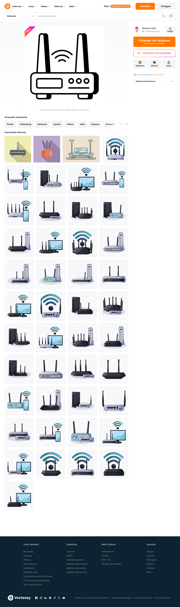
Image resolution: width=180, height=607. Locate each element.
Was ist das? (159, 74)
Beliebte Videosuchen (77, 572)
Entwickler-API (30, 572)
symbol (57, 124)
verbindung (25, 124)
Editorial (58, 6)
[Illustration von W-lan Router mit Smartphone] (19, 179)
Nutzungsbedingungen (122, 597)
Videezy (27, 559)
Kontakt (105, 555)
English (150, 551)
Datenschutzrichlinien (143, 597)
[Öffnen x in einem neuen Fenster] (59, 598)
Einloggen (166, 6)
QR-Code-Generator (32, 584)
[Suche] (163, 16)
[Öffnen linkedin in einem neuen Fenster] (45, 598)
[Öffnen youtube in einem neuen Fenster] (64, 598)
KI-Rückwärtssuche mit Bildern (38, 576)
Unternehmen (30, 564)
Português (152, 559)
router (10, 124)
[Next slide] (124, 124)
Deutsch (151, 564)
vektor (70, 124)
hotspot (110, 124)
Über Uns (106, 559)
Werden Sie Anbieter (111, 564)
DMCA (69, 555)
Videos (44, 6)
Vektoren (17, 6)
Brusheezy (28, 551)
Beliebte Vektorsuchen (77, 564)
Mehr (71, 6)
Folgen (170, 31)
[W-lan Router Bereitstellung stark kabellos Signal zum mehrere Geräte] (46, 149)
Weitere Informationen (145, 81)
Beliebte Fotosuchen (76, 568)
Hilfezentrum (108, 551)
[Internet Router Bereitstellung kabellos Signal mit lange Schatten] (18, 149)
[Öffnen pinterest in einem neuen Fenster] (50, 598)
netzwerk (42, 124)
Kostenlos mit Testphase (154, 42)
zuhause (95, 124)
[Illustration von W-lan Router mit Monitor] (82, 179)
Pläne (106, 6)
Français (151, 568)
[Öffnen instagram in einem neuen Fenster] (41, 598)
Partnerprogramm (75, 559)
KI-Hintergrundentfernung (36, 580)
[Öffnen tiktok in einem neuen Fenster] (55, 598)
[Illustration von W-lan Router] (115, 149)
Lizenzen (71, 551)
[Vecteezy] (7, 6)
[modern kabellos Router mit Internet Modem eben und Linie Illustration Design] (81, 149)
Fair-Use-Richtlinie (162, 597)
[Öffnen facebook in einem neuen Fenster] (36, 598)
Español (150, 555)
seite (82, 124)
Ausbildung (29, 568)
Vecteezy (27, 555)
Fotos (31, 6)
